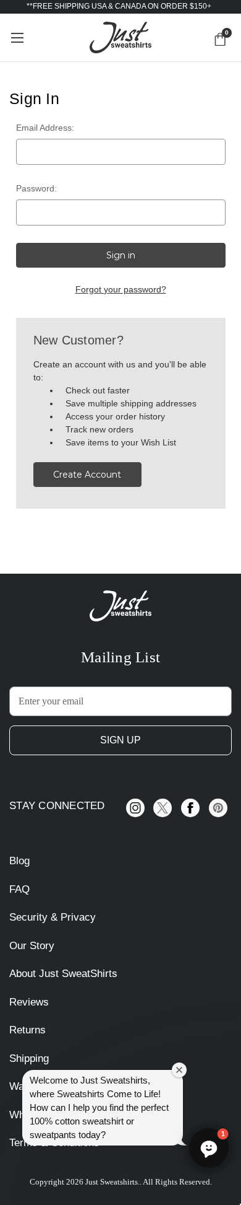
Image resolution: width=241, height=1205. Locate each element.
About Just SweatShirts (63, 973)
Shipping (29, 1058)
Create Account (87, 474)
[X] (162, 808)
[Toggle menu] (17, 37)
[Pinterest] (218, 808)
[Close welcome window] (179, 1070)
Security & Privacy (52, 917)
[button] (209, 1148)
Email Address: (45, 128)
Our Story (31, 946)
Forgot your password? (120, 289)
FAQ (19, 889)
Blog (19, 861)
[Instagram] (135, 808)
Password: (36, 188)
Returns (27, 1030)
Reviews (29, 1002)
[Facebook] (190, 808)
